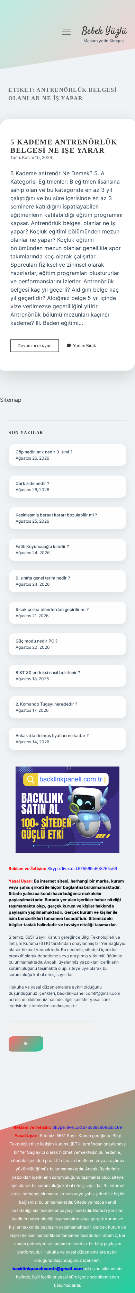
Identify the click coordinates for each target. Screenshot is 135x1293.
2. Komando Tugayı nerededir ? (46, 704)
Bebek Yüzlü (104, 31)
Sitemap (10, 399)
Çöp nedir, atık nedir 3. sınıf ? (44, 451)
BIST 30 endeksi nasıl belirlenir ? (48, 672)
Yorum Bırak (84, 345)
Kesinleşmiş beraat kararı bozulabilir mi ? (56, 514)
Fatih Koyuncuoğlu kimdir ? (42, 546)
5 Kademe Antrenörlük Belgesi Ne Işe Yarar (63, 146)
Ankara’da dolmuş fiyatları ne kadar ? (52, 735)
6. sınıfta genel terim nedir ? (43, 578)
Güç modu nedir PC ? (36, 641)
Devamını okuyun (38, 347)
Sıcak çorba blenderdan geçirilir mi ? (52, 609)
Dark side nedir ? (32, 483)
